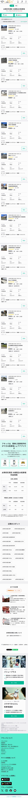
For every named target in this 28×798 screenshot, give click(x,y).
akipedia (3, 753)
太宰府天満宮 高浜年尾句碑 (8, 545)
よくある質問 (4, 760)
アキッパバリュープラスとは (7, 748)
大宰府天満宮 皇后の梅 (19, 528)
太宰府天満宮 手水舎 (7, 550)
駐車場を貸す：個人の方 (6, 744)
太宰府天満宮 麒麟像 (19, 550)
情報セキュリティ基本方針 (7, 769)
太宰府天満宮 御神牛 (7, 579)
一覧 (12, 5)
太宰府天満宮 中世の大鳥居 (8, 566)
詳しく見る (14, 683)
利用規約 (3, 762)
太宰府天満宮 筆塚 (6, 541)
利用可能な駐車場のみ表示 (9, 21)
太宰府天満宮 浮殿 (19, 558)
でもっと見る (17, 590)
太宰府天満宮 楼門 (6, 528)
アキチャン (3, 751)
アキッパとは (4, 741)
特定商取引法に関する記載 (7, 768)
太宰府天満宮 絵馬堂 (18, 554)
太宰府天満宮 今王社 (7, 558)
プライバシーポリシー (6, 766)
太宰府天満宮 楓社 (6, 554)
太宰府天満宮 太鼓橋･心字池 (8, 575)
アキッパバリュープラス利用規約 (8, 764)
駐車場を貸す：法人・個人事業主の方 (9, 746)
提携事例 (3, 742)
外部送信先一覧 (4, 771)
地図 (16, 5)
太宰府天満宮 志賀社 (7, 571)
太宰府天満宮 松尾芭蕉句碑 (8, 537)
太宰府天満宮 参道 (19, 579)
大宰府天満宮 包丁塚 (18, 541)
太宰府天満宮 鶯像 (6, 562)
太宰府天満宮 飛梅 (16, 533)
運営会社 (3, 750)
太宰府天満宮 (5, 533)
